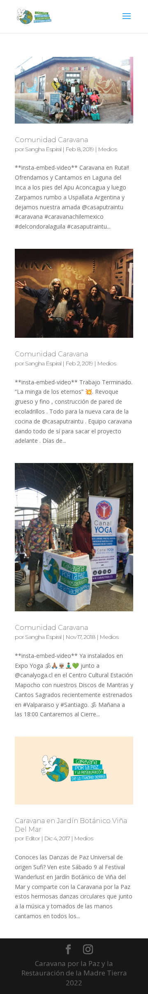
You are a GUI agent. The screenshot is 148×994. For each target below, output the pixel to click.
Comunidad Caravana (51, 140)
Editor (32, 838)
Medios (107, 149)
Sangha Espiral (43, 149)
